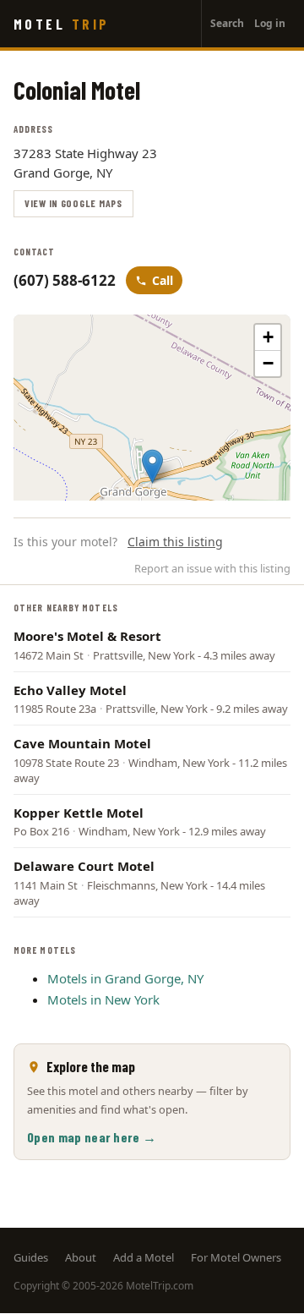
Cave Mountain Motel (82, 743)
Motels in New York (103, 999)
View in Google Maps (73, 203)
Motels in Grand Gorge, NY (125, 978)
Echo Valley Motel (70, 690)
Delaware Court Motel (84, 865)
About (80, 1257)
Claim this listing (175, 542)
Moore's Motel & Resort (87, 635)
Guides (31, 1257)
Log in (269, 23)
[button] (152, 466)
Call (162, 280)
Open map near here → (91, 1137)
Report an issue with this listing (212, 568)
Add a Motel (143, 1257)
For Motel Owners (236, 1257)
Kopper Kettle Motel (79, 812)
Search (227, 23)
